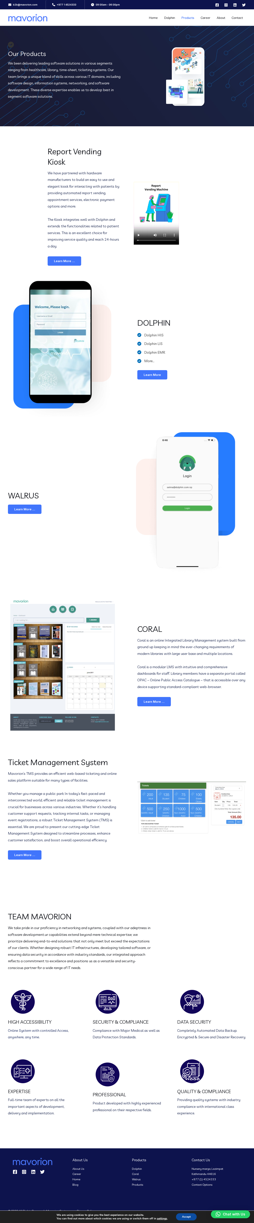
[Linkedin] (235, 5)
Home (153, 18)
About (221, 18)
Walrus (136, 1179)
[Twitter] (244, 5)
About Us (78, 1169)
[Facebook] (217, 5)
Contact (237, 18)
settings (162, 1218)
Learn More (152, 375)
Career (205, 18)
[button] (23, 4)
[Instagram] (226, 5)
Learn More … (64, 261)
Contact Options (202, 1184)
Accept (186, 1217)
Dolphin (169, 18)
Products (187, 18)
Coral (135, 1174)
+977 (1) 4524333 (204, 1179)
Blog (75, 1184)
